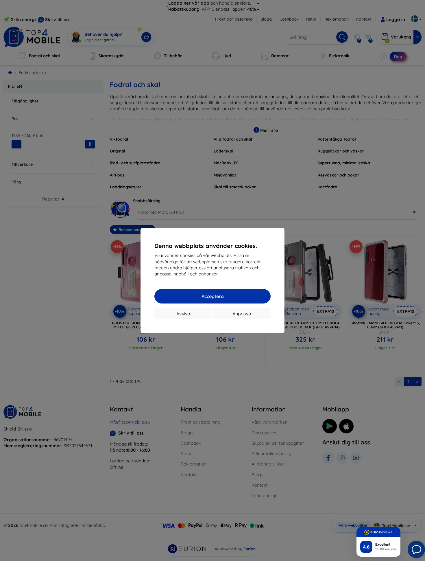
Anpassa (241, 314)
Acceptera (213, 296)
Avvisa (183, 314)
